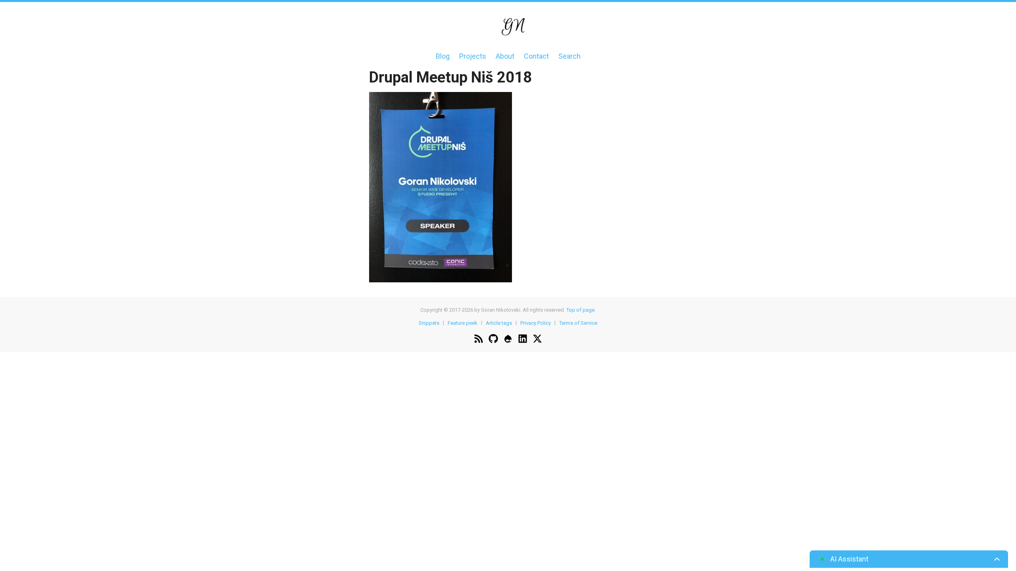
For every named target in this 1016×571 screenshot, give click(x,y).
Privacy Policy (535, 323)
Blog (443, 56)
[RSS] (478, 339)
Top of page (580, 310)
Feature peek (462, 323)
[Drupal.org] (508, 339)
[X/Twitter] (537, 339)
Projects (472, 56)
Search (569, 56)
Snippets (429, 323)
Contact (536, 56)
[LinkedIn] (522, 339)
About (505, 56)
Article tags (499, 323)
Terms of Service (578, 323)
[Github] (493, 339)
